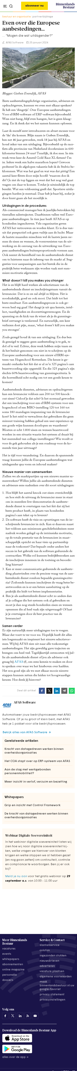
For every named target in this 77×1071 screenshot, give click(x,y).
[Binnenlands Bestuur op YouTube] (35, 1016)
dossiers (7, 980)
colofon (45, 950)
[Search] (71, 12)
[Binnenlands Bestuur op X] (13, 1016)
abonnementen (12, 964)
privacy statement (52, 994)
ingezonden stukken (53, 955)
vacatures (9, 948)
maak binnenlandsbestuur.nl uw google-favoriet (57, 986)
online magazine (13, 969)
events (6, 954)
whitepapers (10, 959)
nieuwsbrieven (49, 961)
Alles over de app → (15, 1057)
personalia (9, 975)
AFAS (18, 662)
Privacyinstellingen (52, 999)
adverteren (47, 966)
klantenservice (49, 945)
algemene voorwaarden (56, 976)
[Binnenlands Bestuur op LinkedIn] (20, 1016)
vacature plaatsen (52, 971)
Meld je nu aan (16, 876)
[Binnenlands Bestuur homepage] (65, 8)
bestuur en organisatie (16, 16)
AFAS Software (14, 42)
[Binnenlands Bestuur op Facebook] (5, 1016)
